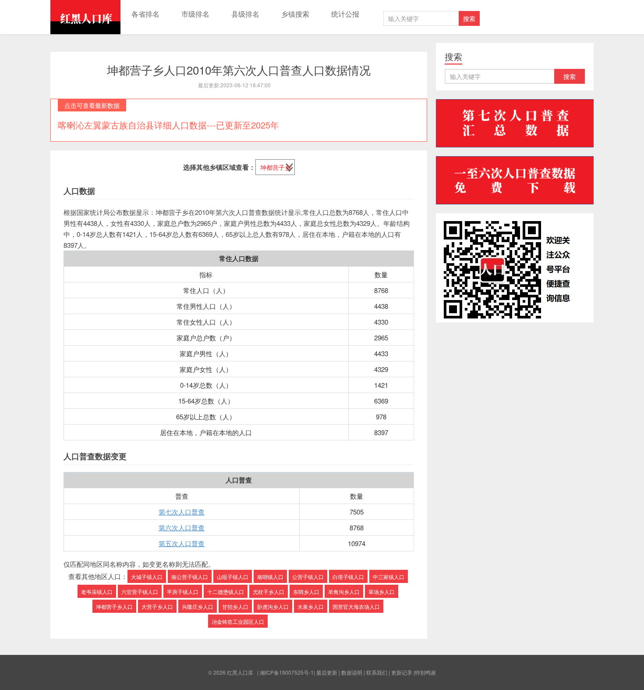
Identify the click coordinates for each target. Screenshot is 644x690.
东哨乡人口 (306, 591)
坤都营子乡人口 (114, 606)
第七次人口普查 (182, 511)
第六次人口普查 (182, 527)
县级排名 (245, 14)
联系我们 (376, 672)
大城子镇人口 (147, 576)
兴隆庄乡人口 (197, 606)
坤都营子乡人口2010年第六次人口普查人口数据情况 (239, 69)
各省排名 (145, 14)
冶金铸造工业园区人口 (238, 621)
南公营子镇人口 (189, 576)
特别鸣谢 (425, 672)
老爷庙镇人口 (97, 591)
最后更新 (326, 672)
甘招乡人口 (235, 606)
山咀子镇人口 (232, 576)
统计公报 (345, 14)
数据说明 (351, 672)
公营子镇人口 (308, 576)
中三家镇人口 (388, 576)
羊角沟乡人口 (344, 591)
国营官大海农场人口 (356, 606)
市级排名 (195, 14)
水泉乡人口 (310, 606)
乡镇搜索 (295, 14)
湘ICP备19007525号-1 (287, 672)
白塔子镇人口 (348, 576)
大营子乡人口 (157, 606)
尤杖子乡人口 (268, 591)
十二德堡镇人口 (225, 591)
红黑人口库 (85, 17)
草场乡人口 (381, 591)
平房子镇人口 (182, 591)
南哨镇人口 (270, 576)
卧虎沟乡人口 (273, 606)
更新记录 (401, 672)
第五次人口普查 (182, 543)
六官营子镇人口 (139, 591)
